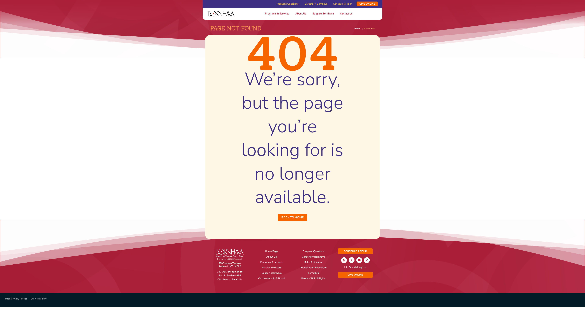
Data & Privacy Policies (16, 298)
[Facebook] (344, 260)
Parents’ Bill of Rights (313, 278)
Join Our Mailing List (355, 267)
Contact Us (346, 13)
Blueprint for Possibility (313, 267)
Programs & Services (277, 13)
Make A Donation (313, 262)
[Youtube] (359, 260)
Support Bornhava (323, 13)
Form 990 (313, 273)
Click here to (229, 279)
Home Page (271, 251)
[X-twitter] (352, 260)
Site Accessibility (38, 298)
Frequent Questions (288, 3)
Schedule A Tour (342, 3)
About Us (300, 13)
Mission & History (271, 267)
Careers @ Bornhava (316, 3)
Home (357, 28)
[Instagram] (367, 260)
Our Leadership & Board (271, 278)
